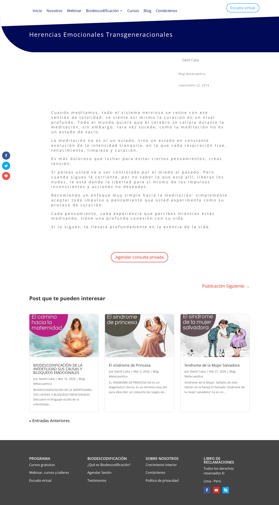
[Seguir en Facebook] (207, 490)
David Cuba (47, 379)
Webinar (74, 11)
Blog (147, 11)
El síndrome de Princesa (130, 365)
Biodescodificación (102, 11)
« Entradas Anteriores (49, 420)
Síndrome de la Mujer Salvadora (212, 365)
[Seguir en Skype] (225, 490)
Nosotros (54, 11)
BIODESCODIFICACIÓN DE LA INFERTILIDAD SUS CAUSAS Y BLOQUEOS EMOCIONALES (57, 369)
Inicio (37, 11)
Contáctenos (166, 11)
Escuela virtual (242, 7)
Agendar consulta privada (139, 257)
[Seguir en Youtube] (216, 490)
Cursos (133, 11)
